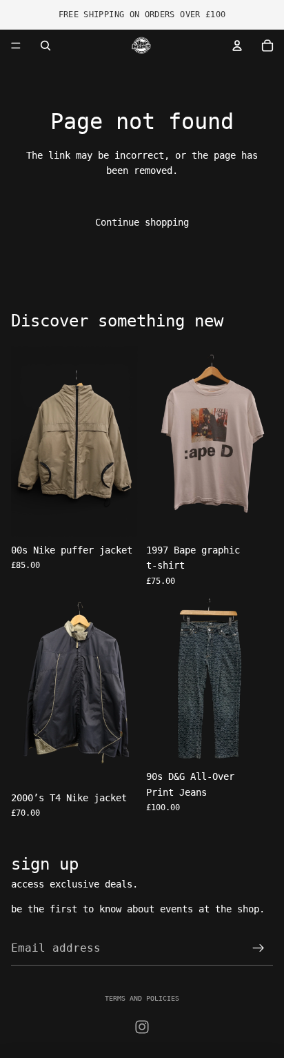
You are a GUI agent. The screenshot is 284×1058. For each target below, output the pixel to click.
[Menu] (16, 45)
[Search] (45, 45)
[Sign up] (258, 948)
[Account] (237, 45)
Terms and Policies (142, 998)
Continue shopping (142, 222)
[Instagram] (142, 1027)
